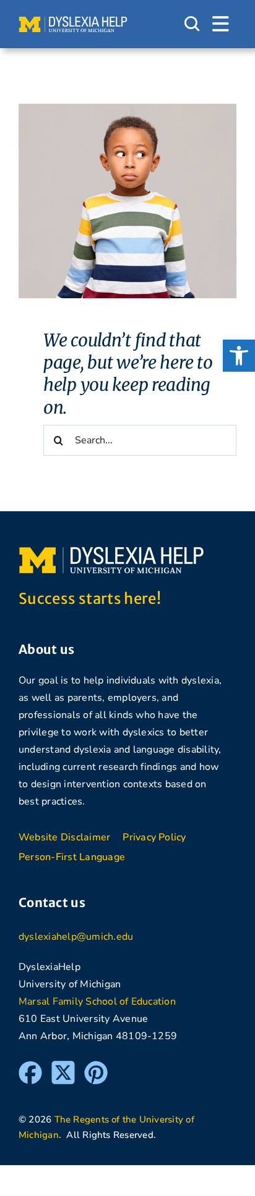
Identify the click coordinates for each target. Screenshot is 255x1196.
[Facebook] (30, 1066)
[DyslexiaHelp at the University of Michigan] (73, 21)
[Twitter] (63, 1066)
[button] (239, 356)
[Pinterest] (96, 1066)
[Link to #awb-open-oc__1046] (191, 24)
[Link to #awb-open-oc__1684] (220, 24)
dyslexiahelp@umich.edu (76, 936)
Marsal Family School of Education (97, 1001)
